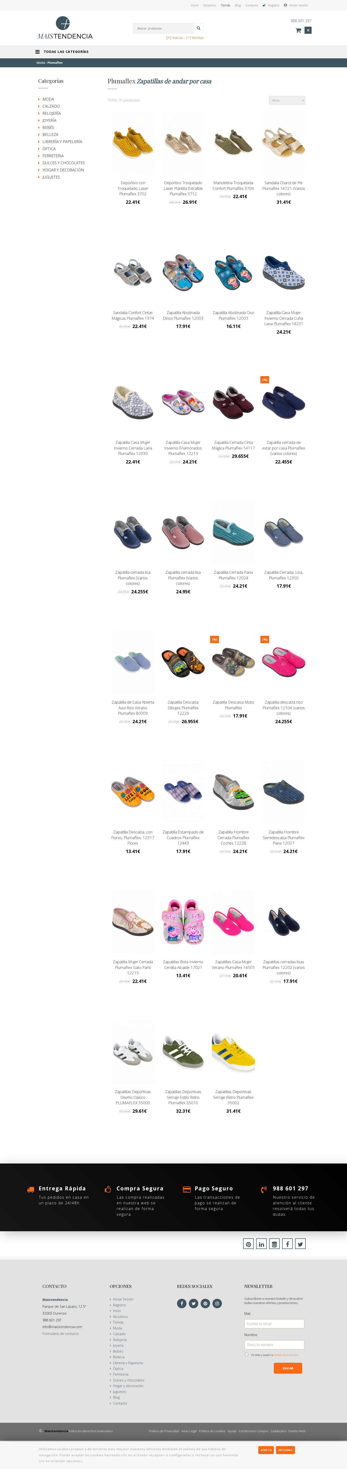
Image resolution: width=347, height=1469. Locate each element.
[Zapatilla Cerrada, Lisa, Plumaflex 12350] (283, 532)
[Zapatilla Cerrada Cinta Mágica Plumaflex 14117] (233, 402)
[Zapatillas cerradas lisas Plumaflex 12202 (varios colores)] (283, 922)
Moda (48, 99)
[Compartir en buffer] (274, 1245)
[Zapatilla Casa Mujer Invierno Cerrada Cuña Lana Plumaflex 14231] (283, 272)
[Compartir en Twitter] (300, 1245)
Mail (247, 1313)
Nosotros (209, 5)
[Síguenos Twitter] (195, 1304)
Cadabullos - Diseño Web (288, 1431)
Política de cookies (212, 1431)
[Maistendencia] (70, 27)
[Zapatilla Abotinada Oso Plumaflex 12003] (233, 272)
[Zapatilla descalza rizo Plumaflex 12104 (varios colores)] (283, 662)
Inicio (195, 5)
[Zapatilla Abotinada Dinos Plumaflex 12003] (183, 272)
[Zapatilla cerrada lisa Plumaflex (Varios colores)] (132, 532)
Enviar (288, 1368)
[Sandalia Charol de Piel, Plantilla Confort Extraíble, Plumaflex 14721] (283, 142)
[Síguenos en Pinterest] (206, 1304)
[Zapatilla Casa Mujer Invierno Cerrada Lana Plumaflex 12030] (132, 402)
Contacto (251, 5)
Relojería (51, 113)
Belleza (50, 134)
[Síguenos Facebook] (183, 1304)
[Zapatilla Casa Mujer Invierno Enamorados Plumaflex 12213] (183, 402)
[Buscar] (199, 28)
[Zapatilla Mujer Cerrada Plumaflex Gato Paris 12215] (132, 922)
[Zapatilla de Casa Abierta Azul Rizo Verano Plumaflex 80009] (132, 662)
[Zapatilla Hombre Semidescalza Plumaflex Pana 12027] (283, 792)
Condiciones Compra (253, 1431)
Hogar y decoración (63, 170)
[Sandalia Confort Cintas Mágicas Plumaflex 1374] (132, 272)
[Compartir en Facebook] (287, 1245)
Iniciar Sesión (298, 5)
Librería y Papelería (62, 141)
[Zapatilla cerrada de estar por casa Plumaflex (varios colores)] (283, 402)
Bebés (48, 127)
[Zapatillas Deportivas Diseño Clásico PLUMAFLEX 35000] (132, 1051)
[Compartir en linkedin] (261, 1245)
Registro (273, 5)
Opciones (285, 1450)
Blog (238, 5)
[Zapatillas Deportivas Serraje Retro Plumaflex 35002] (233, 1051)
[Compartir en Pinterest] (248, 1245)
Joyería (49, 120)
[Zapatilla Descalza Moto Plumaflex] (233, 662)
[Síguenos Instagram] (218, 1304)
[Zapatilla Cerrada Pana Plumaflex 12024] (233, 532)
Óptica (49, 148)
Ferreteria (53, 155)
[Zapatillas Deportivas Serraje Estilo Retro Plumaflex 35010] (183, 1051)
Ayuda (232, 1431)
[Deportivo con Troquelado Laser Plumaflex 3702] (132, 142)
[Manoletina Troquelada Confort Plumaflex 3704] (233, 142)
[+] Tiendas (195, 37)
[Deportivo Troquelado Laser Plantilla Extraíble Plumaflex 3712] (183, 142)
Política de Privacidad (164, 1431)
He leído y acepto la (275, 1355)
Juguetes (51, 177)
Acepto (266, 1450)
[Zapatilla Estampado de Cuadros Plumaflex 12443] (183, 792)
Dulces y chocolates (63, 163)
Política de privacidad (286, 1355)
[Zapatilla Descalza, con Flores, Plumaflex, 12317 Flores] (132, 792)
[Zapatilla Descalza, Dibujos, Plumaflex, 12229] (183, 662)
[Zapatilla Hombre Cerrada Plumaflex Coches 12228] (233, 792)
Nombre (250, 1335)
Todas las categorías (66, 51)
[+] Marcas (174, 37)
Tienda (225, 5)
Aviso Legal (189, 1431)
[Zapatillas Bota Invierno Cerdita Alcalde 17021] (183, 922)
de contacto (60, 1333)
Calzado (51, 106)
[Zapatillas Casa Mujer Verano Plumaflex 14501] (233, 922)
